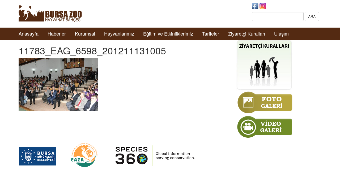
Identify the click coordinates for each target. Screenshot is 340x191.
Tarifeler (210, 33)
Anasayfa (29, 33)
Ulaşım (281, 33)
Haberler (57, 33)
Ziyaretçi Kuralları (246, 33)
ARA (312, 16)
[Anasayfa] (50, 13)
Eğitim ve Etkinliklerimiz (168, 33)
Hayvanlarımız (119, 33)
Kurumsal (85, 33)
